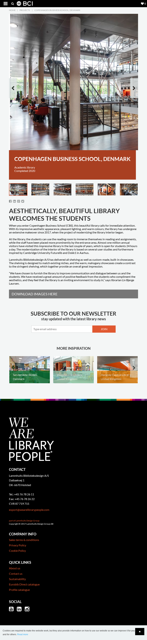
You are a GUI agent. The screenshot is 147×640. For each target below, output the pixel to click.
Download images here (35, 294)
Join (104, 329)
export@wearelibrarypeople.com (29, 509)
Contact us (15, 573)
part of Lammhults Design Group (24, 520)
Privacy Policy (17, 545)
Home (12, 10)
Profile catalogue (19, 589)
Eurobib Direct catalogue (24, 584)
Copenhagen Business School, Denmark (57, 10)
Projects (25, 10)
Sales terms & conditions (24, 539)
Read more (22, 634)
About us (14, 568)
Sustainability (17, 579)
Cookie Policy (17, 550)
